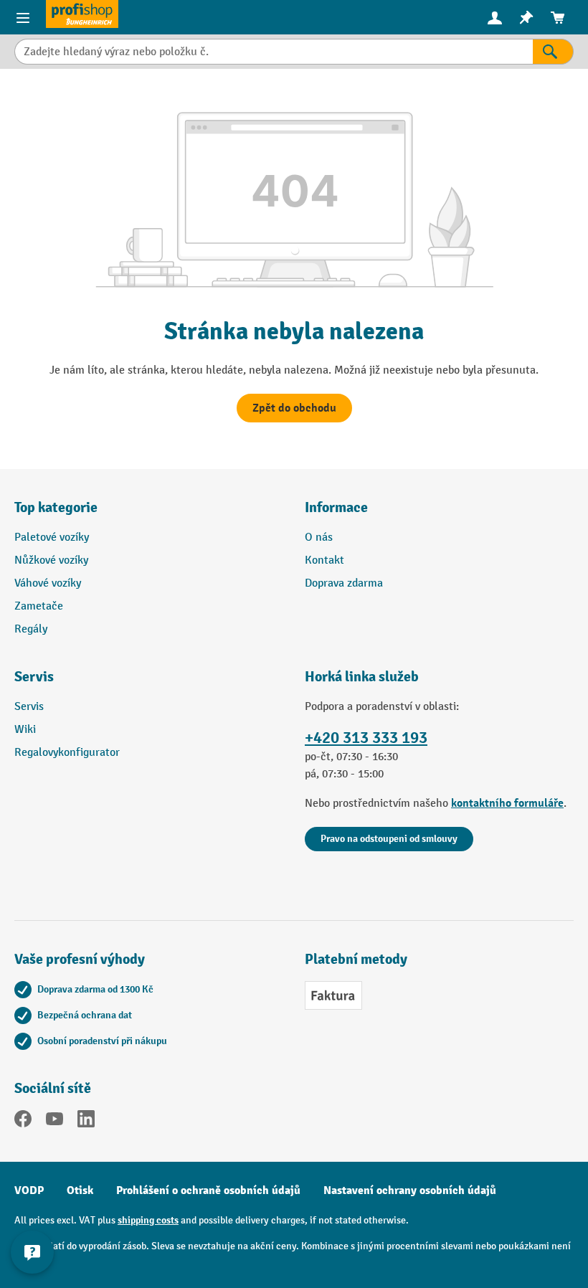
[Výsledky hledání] (553, 52)
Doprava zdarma (344, 583)
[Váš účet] (495, 17)
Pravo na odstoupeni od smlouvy (389, 839)
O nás (319, 537)
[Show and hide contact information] (32, 1252)
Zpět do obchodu (294, 408)
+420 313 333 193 (366, 738)
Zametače (38, 606)
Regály (30, 629)
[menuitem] (495, 17)
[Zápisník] (526, 17)
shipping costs (148, 1220)
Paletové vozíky (51, 537)
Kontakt (324, 560)
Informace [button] (336, 507)
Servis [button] (34, 677)
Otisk (80, 1190)
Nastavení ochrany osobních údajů (409, 1190)
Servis (29, 707)
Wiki (25, 730)
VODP (29, 1190)
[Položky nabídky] (23, 17)
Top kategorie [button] (56, 507)
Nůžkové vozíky (51, 560)
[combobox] (273, 52)
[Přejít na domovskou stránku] (82, 14)
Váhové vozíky (47, 583)
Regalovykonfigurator (67, 752)
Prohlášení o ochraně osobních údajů (208, 1190)
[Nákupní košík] (558, 17)
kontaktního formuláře (507, 803)
